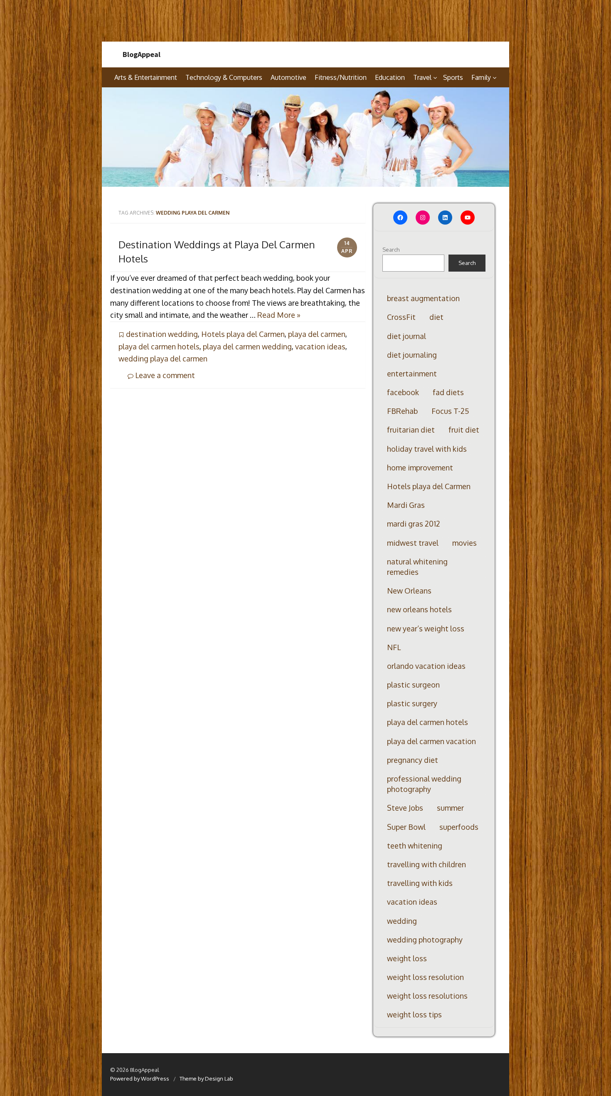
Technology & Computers (223, 77)
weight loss (407, 958)
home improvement (420, 467)
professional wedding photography (424, 784)
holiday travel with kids (427, 448)
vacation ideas (320, 346)
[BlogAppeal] (305, 137)
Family (481, 77)
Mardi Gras (406, 505)
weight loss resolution (425, 977)
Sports (453, 77)
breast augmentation (423, 298)
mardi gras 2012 (413, 523)
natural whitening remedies (417, 566)
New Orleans (409, 590)
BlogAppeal (141, 54)
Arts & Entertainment (145, 77)
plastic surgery (412, 703)
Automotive (288, 77)
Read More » (279, 314)
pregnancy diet (412, 759)
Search (390, 249)
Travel (422, 77)
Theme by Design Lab (206, 1078)
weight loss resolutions (427, 995)
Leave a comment (164, 375)
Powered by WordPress (139, 1078)
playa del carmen (316, 334)
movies (464, 542)
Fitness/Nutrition (341, 77)
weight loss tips (414, 1014)
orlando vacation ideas (426, 665)
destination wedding (162, 334)
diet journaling (412, 354)
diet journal (406, 336)
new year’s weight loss (425, 628)
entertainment (412, 373)
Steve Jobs (405, 807)
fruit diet (463, 429)
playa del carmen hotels (159, 346)
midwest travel (413, 542)
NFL (394, 647)
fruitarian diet (411, 429)
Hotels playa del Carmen (243, 334)
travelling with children (426, 864)
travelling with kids (420, 883)
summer (450, 807)
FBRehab (402, 411)
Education (390, 77)
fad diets (448, 392)
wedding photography (425, 939)
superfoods (458, 826)
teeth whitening (414, 845)
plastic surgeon (413, 684)
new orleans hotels (419, 609)
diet (436, 317)
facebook (403, 392)
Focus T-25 (450, 411)
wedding (402, 920)
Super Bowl (406, 826)
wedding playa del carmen (162, 358)
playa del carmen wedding (247, 346)
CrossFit (401, 317)
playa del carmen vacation (431, 741)
